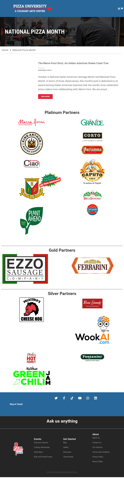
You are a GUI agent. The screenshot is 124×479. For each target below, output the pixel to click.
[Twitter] (56, 398)
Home (5, 50)
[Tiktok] (71, 398)
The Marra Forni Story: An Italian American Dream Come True (73, 63)
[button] (119, 9)
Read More (45, 96)
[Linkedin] (95, 398)
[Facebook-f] (64, 398)
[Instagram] (87, 398)
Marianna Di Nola (45, 70)
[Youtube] (79, 398)
